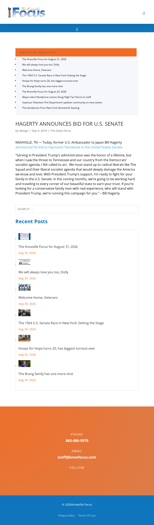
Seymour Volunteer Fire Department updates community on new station (62, 102)
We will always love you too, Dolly (40, 64)
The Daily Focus (60, 131)
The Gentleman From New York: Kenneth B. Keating (50, 108)
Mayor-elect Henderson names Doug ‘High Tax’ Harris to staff (56, 97)
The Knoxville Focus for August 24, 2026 (44, 91)
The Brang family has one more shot (42, 86)
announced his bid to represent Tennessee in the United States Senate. (69, 147)
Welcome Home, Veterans (36, 70)
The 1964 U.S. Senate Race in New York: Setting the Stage (54, 75)
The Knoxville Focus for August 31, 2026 (44, 59)
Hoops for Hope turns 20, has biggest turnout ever (50, 80)
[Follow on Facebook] (73, 474)
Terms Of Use (87, 515)
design (23, 131)
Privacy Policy (66, 515)
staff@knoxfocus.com (77, 457)
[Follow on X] (81, 474)
